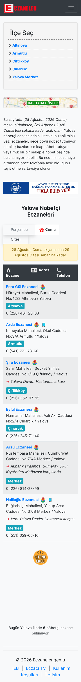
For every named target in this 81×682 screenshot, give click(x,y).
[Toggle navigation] (71, 8)
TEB (15, 668)
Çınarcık (19, 69)
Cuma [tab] (50, 229)
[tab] (19, 230)
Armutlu (19, 53)
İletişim (52, 674)
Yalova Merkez (25, 77)
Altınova (19, 45)
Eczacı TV (36, 668)
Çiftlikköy (20, 61)
